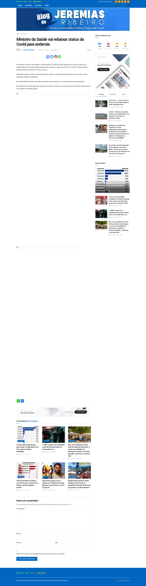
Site (56, 542)
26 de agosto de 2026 (23, 454)
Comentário (21, 509)
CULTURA (38, 5)
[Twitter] (51, 56)
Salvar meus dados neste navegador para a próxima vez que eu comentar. (40, 554)
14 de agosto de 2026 (23, 490)
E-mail (19, 543)
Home (18, 34)
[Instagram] (55, 56)
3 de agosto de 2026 (49, 490)
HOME (20, 5)
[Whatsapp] (59, 56)
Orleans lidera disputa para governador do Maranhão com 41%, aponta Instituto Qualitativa (112, 185)
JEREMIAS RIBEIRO (28, 50)
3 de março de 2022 (43, 50)
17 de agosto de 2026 (75, 458)
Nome (19, 534)
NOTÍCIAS (28, 5)
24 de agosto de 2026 (49, 452)
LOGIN (46, 5)
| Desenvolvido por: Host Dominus (58, 580)
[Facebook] (48, 56)
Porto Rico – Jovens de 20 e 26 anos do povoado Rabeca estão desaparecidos (119, 102)
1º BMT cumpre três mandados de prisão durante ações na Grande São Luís (53, 447)
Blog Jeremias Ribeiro (26, 580)
